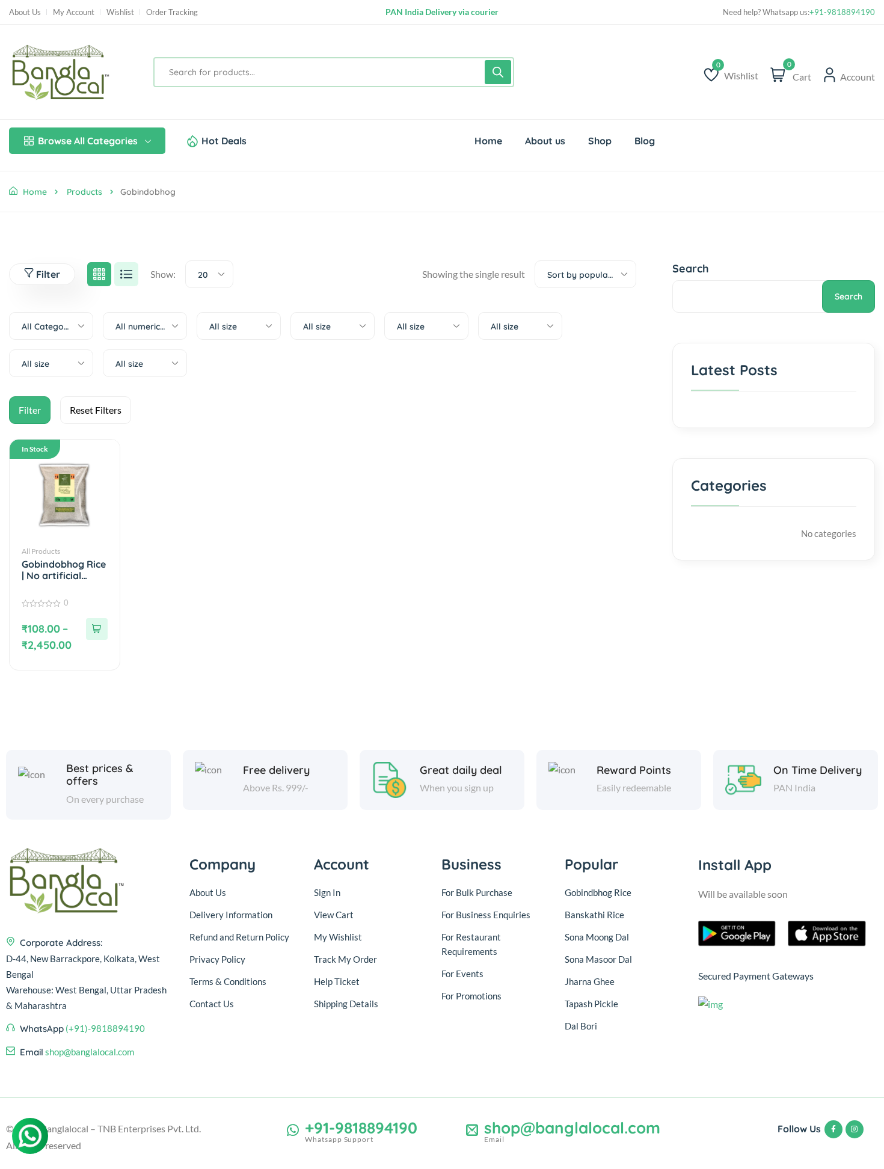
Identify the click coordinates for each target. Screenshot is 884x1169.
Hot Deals (224, 141)
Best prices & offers (100, 775)
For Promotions (471, 995)
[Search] (498, 72)
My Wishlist (338, 936)
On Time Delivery (817, 770)
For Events (462, 973)
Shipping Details (346, 1003)
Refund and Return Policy (239, 936)
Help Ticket (337, 981)
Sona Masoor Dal (598, 959)
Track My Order (345, 959)
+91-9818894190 (842, 12)
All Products (41, 551)
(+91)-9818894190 (105, 1028)
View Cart (334, 914)
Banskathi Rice (594, 914)
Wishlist (120, 12)
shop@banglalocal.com (89, 1051)
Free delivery (276, 770)
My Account (73, 12)
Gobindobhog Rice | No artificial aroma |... (64, 570)
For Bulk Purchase (476, 892)
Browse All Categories (88, 141)
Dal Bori (581, 1025)
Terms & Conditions (227, 981)
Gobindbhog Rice (598, 892)
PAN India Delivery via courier (442, 12)
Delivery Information (230, 914)
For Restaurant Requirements (471, 944)
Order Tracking (172, 12)
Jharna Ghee (590, 981)
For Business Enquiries (485, 914)
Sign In (327, 892)
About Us (25, 12)
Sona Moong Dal (597, 936)
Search (690, 268)
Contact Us (211, 1003)
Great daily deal (461, 770)
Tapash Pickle (591, 1003)
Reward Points (634, 770)
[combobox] (209, 274)
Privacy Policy (217, 959)
